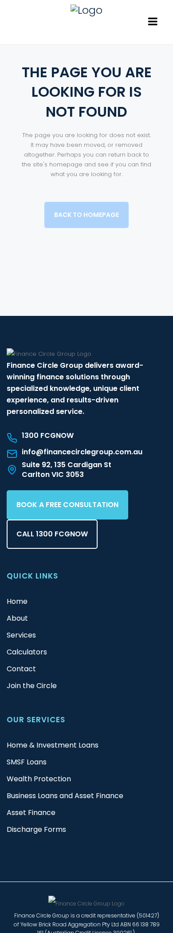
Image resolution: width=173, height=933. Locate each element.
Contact (21, 669)
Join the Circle (32, 686)
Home (17, 601)
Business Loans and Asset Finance (65, 796)
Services (21, 635)
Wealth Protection (39, 779)
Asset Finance (31, 812)
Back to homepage (86, 214)
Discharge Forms (36, 829)
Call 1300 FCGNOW (52, 534)
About (17, 618)
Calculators (27, 652)
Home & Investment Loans (52, 745)
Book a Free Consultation (67, 505)
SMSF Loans (27, 762)
